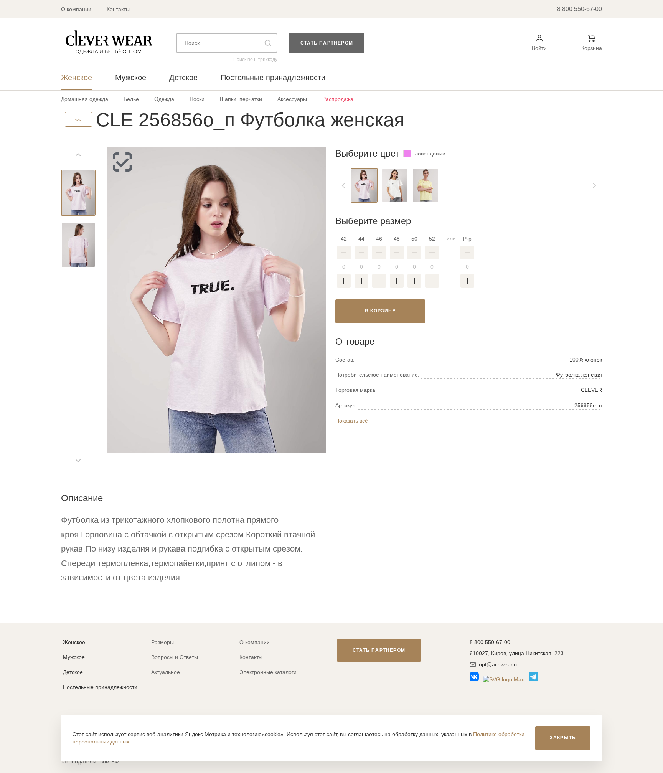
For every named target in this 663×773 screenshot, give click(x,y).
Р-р (467, 239)
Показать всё (351, 421)
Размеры (162, 642)
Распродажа (337, 99)
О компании (76, 9)
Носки (197, 99)
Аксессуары (292, 99)
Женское (74, 642)
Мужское (74, 657)
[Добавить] (344, 281)
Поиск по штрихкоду (255, 59)
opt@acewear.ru (499, 664)
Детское (73, 672)
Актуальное (165, 672)
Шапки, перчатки (241, 99)
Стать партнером (326, 43)
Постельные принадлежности (100, 687)
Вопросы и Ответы (174, 657)
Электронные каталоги (268, 672)
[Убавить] (344, 252)
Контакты (118, 9)
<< (78, 119)
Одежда (164, 99)
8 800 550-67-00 (579, 9)
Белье (131, 99)
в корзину (380, 311)
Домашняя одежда (84, 99)
